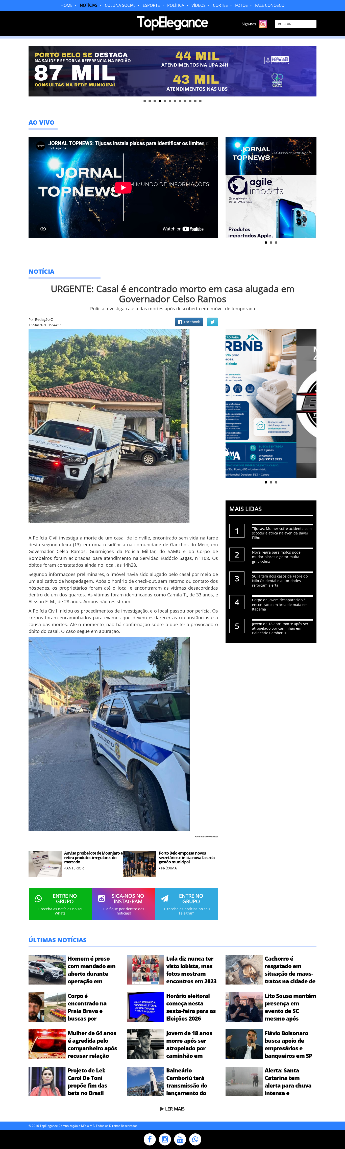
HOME (66, 5)
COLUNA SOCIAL (120, 5)
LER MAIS (175, 1109)
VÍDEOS (198, 5)
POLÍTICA (175, 5)
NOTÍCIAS (88, 5)
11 (195, 101)
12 (200, 101)
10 (190, 101)
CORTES (220, 5)
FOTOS (241, 5)
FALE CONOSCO (269, 5)
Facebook (191, 321)
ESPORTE (151, 5)
